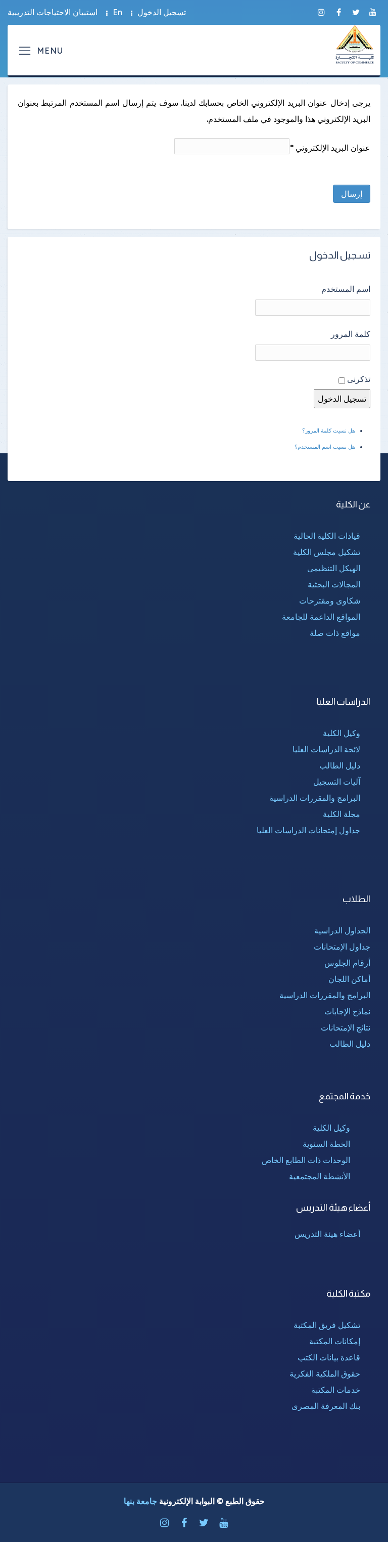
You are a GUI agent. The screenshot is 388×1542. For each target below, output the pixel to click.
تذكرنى (358, 379)
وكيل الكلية (341, 733)
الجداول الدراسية (342, 930)
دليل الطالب (339, 765)
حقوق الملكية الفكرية (324, 1373)
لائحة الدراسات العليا (326, 749)
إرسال (351, 194)
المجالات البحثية (334, 584)
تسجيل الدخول (161, 12)
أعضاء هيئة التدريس (327, 1234)
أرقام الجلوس (347, 963)
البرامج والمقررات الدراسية (314, 798)
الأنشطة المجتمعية (319, 1176)
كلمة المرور (350, 334)
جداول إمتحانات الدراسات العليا (308, 830)
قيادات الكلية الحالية (327, 536)
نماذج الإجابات (347, 1011)
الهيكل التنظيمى (333, 568)
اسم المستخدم (345, 289)
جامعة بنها (140, 1501)
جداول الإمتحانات (342, 946)
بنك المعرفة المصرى (326, 1406)
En (117, 12)
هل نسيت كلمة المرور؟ (328, 430)
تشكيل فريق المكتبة (327, 1325)
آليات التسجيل (336, 782)
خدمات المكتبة (335, 1390)
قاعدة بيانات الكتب (329, 1357)
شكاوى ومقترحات (329, 600)
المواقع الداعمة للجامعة (321, 617)
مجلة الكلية (341, 814)
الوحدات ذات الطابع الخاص (306, 1160)
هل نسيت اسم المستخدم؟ (325, 446)
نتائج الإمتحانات (345, 1027)
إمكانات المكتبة (334, 1341)
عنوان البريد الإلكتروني (330, 148)
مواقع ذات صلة (335, 633)
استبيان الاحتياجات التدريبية (53, 12)
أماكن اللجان (349, 979)
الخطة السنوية (326, 1144)
